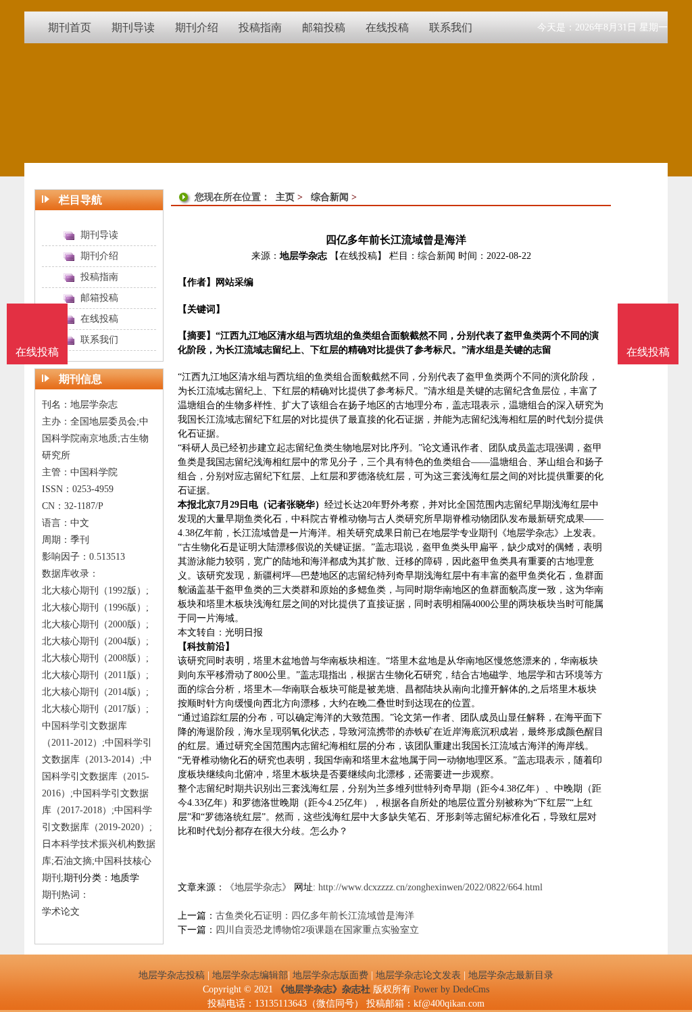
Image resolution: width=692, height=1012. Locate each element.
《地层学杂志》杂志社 (323, 989)
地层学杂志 (303, 256)
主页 (285, 197)
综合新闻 (330, 197)
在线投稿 (648, 352)
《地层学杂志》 (258, 887)
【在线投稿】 (358, 256)
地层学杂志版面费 (330, 975)
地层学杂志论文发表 (418, 975)
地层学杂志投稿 (172, 975)
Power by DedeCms (451, 989)
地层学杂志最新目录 (510, 975)
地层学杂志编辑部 (250, 975)
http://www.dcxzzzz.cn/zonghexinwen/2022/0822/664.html (430, 887)
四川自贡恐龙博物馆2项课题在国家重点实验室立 (317, 930)
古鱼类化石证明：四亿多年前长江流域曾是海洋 (315, 916)
